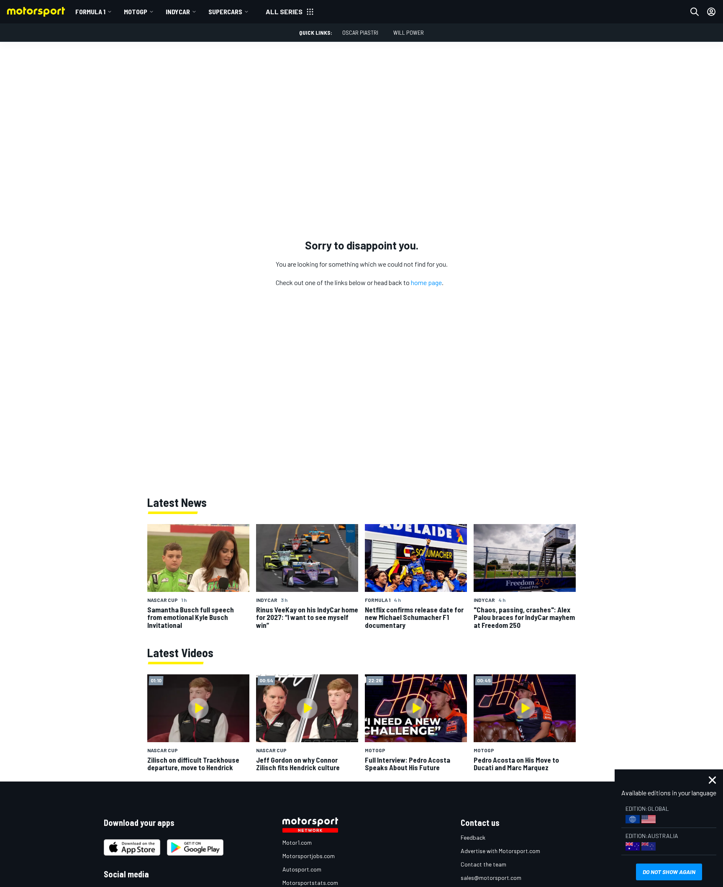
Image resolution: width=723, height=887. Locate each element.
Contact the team (483, 864)
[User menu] (711, 11)
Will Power (408, 32)
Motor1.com (297, 842)
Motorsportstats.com (310, 882)
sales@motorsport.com (491, 877)
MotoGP (135, 11)
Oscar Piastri (360, 32)
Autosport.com (301, 869)
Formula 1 (90, 11)
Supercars (225, 11)
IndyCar (178, 11)
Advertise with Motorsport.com (500, 850)
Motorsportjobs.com (308, 855)
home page (426, 282)
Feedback (473, 837)
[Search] (694, 11)
